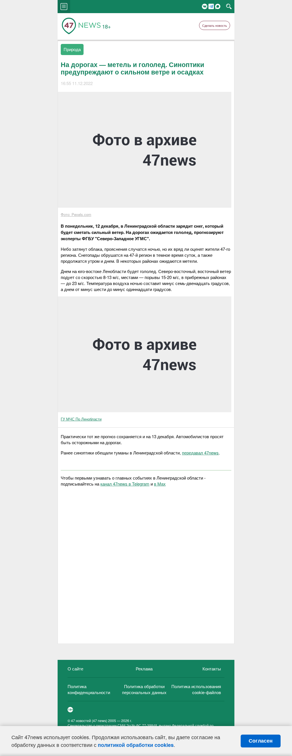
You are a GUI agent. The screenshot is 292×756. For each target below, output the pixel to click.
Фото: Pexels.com (76, 214)
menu (64, 6)
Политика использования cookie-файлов (196, 689)
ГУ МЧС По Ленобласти (81, 419)
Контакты (211, 669)
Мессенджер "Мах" (217, 6)
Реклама (144, 669)
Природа (72, 49)
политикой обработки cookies (136, 745)
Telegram (211, 6)
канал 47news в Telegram (124, 484)
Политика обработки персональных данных (144, 689)
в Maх (160, 484)
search (228, 6)
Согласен (261, 741)
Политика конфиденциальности (89, 689)
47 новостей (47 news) (89, 720)
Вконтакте (204, 6)
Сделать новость (214, 25)
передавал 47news (200, 453)
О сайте (75, 669)
